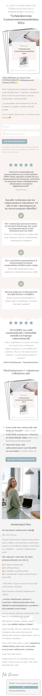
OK (23, 687)
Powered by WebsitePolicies (17, 690)
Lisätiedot (35, 683)
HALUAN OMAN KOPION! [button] (14, 141)
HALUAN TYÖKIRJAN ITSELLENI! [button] (21, 459)
